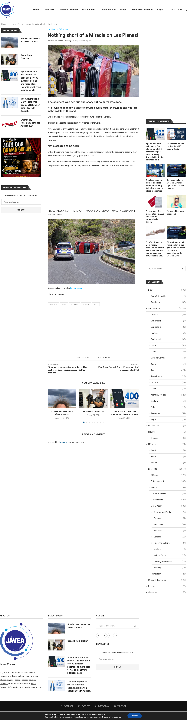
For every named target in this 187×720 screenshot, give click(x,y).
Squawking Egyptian (93, 411)
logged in (63, 442)
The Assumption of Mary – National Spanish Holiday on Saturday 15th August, (30, 105)
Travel (168, 411)
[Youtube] (181, 9)
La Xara (168, 331)
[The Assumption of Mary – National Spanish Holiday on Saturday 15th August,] (9, 102)
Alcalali (168, 263)
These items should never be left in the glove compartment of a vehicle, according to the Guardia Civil (176, 197)
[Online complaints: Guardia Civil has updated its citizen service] (176, 119)
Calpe (168, 294)
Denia (168, 300)
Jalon (168, 312)
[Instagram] (178, 9)
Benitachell (168, 287)
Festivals (170, 479)
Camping (170, 466)
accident (53, 304)
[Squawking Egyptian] (93, 398)
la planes (74, 304)
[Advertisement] (93, 189)
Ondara (168, 349)
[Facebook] (172, 9)
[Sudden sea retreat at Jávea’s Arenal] (62, 398)
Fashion (168, 398)
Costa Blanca (167, 256)
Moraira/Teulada (168, 343)
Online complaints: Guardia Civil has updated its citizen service (175, 133)
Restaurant (168, 522)
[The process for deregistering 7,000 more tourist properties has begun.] (155, 150)
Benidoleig (168, 275)
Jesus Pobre (168, 324)
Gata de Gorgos (168, 306)
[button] (51, 405)
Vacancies (167, 540)
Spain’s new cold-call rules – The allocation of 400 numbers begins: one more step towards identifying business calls (155, 100)
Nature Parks (170, 503)
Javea (64, 304)
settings (117, 717)
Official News (168, 448)
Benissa (168, 281)
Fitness (168, 405)
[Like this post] (98, 357)
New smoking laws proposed (175, 161)
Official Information (142, 9)
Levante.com (76, 288)
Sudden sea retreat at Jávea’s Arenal (31, 40)
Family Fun (170, 472)
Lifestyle (167, 392)
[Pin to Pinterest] (106, 357)
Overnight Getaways (170, 510)
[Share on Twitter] (103, 357)
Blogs (123, 9)
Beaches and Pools (170, 460)
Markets (170, 497)
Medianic (121, 664)
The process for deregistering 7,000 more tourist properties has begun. (155, 165)
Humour (167, 380)
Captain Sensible (168, 244)
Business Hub (108, 9)
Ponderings (168, 250)
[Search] (185, 9)
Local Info (49, 9)
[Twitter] (175, 9)
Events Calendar (69, 9)
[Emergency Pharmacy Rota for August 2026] (9, 123)
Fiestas (168, 435)
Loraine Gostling (64, 40)
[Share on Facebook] (100, 357)
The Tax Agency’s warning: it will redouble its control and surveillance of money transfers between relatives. (155, 197)
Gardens (170, 485)
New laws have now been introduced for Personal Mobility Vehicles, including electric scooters (155, 134)
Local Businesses (168, 442)
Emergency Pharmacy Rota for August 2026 (30, 122)
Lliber (168, 337)
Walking (170, 516)
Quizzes (168, 386)
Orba (168, 355)
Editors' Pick (167, 374)
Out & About (89, 9)
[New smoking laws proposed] (176, 150)
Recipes (167, 534)
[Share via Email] (109, 357)
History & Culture (170, 491)
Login (160, 9)
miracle (86, 304)
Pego (168, 368)
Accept (135, 715)
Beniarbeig (168, 269)
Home (36, 9)
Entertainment (168, 429)
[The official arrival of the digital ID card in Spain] (176, 82)
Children (168, 423)
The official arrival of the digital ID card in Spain (175, 95)
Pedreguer (168, 361)
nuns (96, 304)
